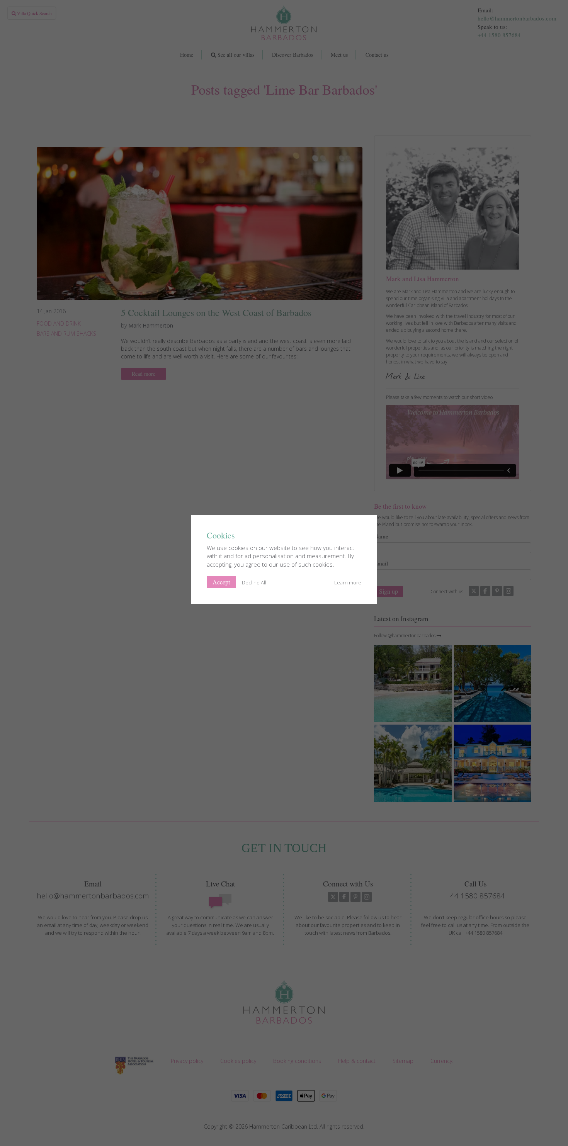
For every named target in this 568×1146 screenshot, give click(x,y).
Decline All (254, 582)
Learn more (347, 582)
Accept (221, 582)
